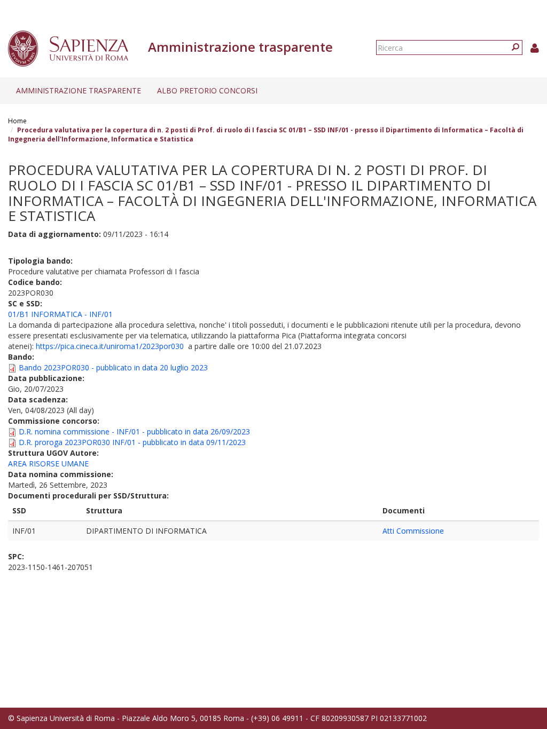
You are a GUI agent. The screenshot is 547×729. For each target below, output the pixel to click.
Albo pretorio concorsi (207, 90)
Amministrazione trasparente (78, 90)
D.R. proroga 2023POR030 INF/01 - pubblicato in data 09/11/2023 (132, 442)
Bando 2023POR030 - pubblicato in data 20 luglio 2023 (113, 367)
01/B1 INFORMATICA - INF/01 (60, 314)
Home (17, 120)
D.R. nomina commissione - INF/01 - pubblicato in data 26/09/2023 (134, 431)
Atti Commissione (413, 531)
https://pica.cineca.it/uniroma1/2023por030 (110, 346)
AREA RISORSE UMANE (48, 463)
